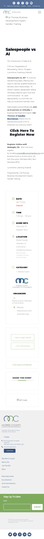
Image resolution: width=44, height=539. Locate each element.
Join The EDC (6, 466)
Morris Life (5, 462)
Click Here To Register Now (22, 133)
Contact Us (36, 6)
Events (23, 6)
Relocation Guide (8, 476)
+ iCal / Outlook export (22, 346)
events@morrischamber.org (28, 153)
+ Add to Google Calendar (22, 337)
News (29, 6)
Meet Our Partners (13, 6)
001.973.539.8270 (10, 447)
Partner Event (23, 272)
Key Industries (7, 480)
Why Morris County (8, 458)
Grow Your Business (9, 483)
